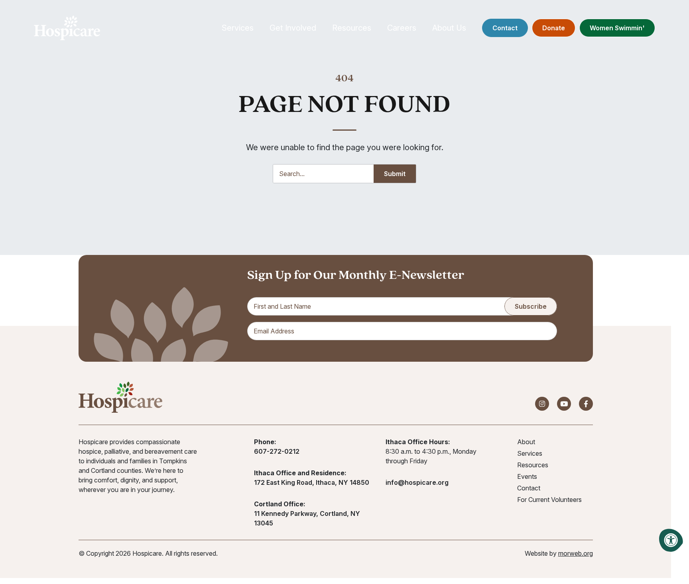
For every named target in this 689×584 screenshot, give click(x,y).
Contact (505, 28)
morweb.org (575, 553)
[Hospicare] (67, 28)
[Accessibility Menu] (671, 540)
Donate (553, 28)
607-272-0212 (276, 451)
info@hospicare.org (417, 482)
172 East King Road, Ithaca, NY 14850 (311, 482)
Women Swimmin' (617, 28)
